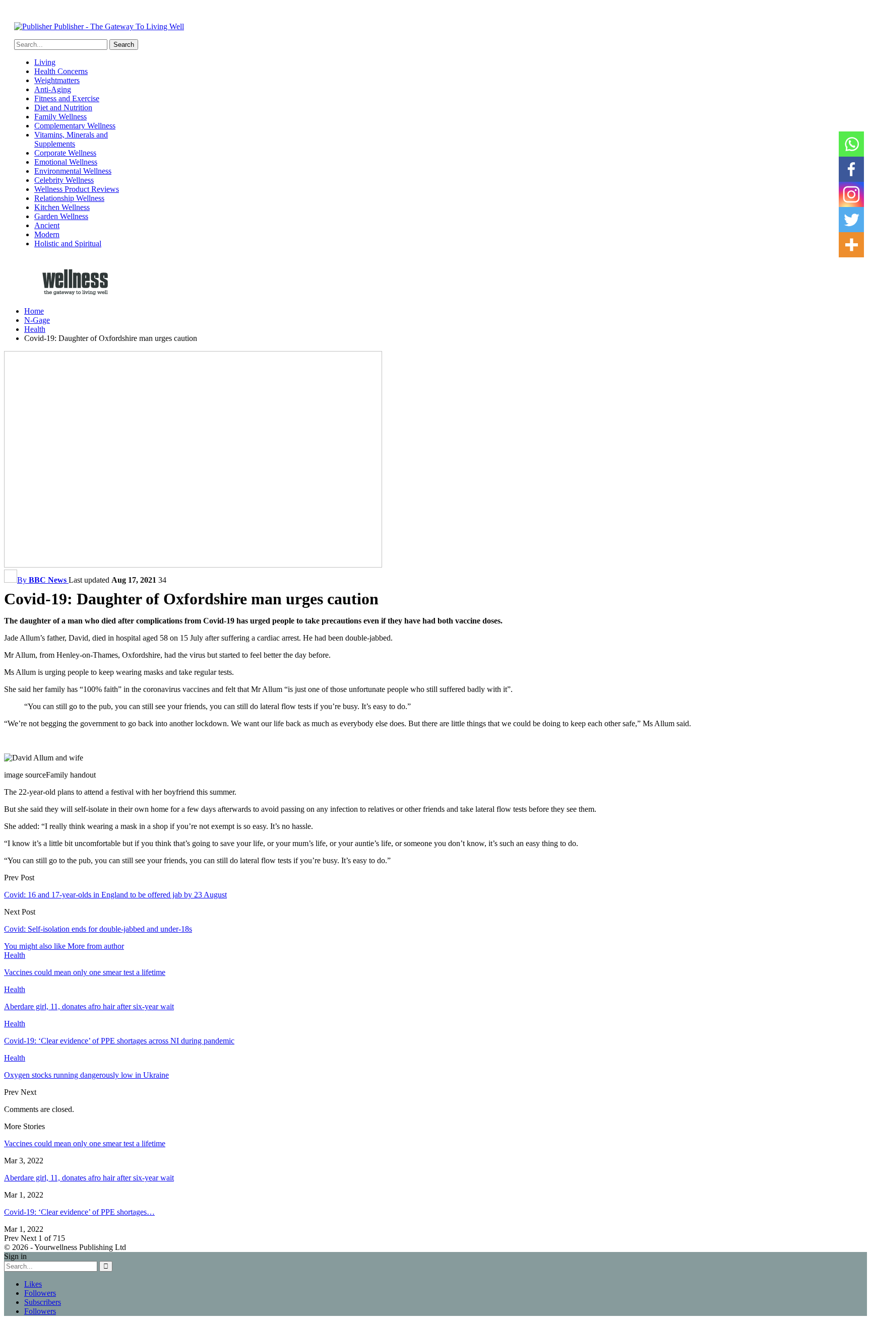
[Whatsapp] (851, 144)
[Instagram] (851, 194)
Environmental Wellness (72, 171)
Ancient (46, 225)
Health (14, 955)
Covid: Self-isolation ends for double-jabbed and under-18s (98, 929)
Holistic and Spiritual (67, 243)
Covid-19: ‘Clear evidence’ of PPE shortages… (79, 1212)
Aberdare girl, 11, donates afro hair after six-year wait (89, 1177)
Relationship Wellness (69, 198)
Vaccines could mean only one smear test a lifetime (84, 1143)
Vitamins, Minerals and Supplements (71, 139)
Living (44, 62)
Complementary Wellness (74, 125)
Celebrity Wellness (64, 180)
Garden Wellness (61, 216)
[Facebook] (851, 169)
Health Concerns (61, 71)
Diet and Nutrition (63, 107)
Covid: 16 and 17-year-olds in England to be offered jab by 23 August (115, 894)
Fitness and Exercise (66, 98)
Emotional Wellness (65, 162)
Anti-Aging (52, 89)
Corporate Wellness (65, 153)
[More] (851, 244)
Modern (46, 234)
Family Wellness (60, 116)
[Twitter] (851, 219)
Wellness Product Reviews (76, 189)
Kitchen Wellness (62, 207)
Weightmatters (57, 80)
